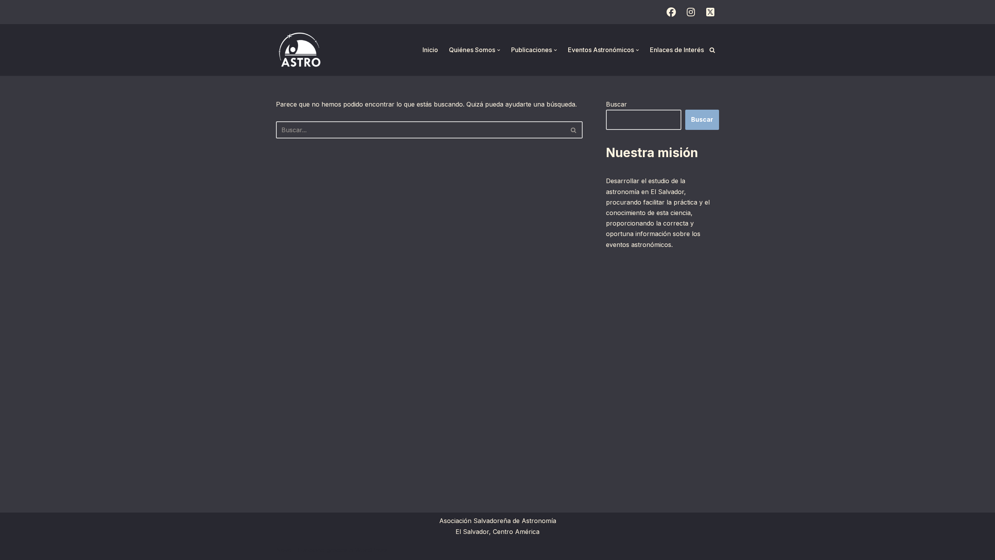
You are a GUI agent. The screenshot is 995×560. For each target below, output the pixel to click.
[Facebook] (671, 12)
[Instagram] (691, 12)
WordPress (371, 550)
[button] (498, 50)
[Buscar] (712, 50)
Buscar (616, 104)
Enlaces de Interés (677, 50)
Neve (284, 550)
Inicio (430, 50)
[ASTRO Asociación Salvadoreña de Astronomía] (299, 50)
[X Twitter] (710, 12)
